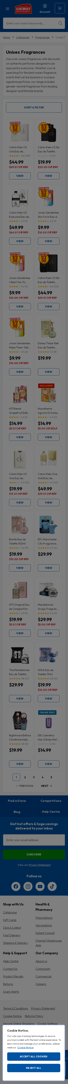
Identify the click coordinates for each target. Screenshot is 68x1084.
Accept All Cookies (34, 1056)
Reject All (33, 1067)
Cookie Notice (25, 1047)
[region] (33, 1053)
